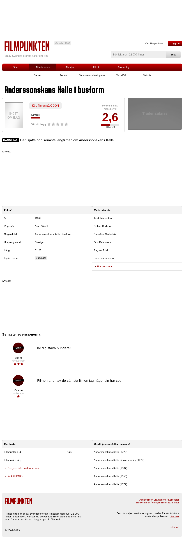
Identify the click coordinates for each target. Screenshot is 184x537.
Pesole (18, 390)
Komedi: (35, 114)
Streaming (124, 67)
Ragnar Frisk (101, 250)
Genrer (37, 75)
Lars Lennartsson (104, 258)
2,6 (110, 117)
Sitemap (174, 527)
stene (18, 357)
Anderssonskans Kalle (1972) (110, 484)
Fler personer (104, 266)
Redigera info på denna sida (23, 468)
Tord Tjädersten (103, 218)
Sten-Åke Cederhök (105, 234)
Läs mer (174, 516)
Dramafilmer (160, 499)
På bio (96, 67)
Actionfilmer (146, 499)
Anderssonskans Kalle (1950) (110, 476)
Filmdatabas (43, 67)
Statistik (146, 75)
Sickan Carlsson (103, 226)
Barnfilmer (173, 502)
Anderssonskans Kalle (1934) (110, 468)
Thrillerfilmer (143, 502)
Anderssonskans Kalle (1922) (110, 451)
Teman (63, 75)
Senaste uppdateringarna (92, 75)
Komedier (173, 499)
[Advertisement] (92, 178)
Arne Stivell (41, 226)
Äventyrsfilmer (159, 502)
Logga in (175, 43)
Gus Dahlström (102, 242)
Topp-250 (121, 75)
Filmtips (69, 67)
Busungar (41, 258)
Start (16, 67)
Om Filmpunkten (154, 43)
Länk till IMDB (14, 476)
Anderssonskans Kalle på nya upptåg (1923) (119, 460)
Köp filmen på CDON (45, 105)
